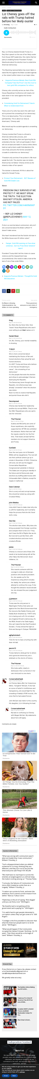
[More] (8, 271)
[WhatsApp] (18, 291)
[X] (8, 267)
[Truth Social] (12, 267)
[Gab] (15, 267)
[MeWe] (4, 271)
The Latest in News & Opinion (14, 10)
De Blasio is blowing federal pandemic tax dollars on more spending (10, 305)
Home (4, 7)
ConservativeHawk (16, 679)
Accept (6, 1076)
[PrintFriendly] (31, 267)
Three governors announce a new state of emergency (28, 305)
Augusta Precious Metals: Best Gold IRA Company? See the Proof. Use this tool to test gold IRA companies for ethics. (20, 82)
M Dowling (6, 24)
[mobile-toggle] (3, 2)
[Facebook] (4, 267)
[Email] (27, 267)
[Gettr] (19, 267)
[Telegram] (23, 267)
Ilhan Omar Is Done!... (24, 1020)
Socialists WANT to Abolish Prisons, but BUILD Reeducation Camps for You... (26, 1011)
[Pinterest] (13, 291)
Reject (14, 1076)
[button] (36, 2)
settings (22, 1072)
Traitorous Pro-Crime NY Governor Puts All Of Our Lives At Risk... (25, 1000)
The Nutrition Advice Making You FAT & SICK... (26, 988)
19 (36, 24)
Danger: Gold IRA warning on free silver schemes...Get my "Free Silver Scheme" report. (20, 245)
